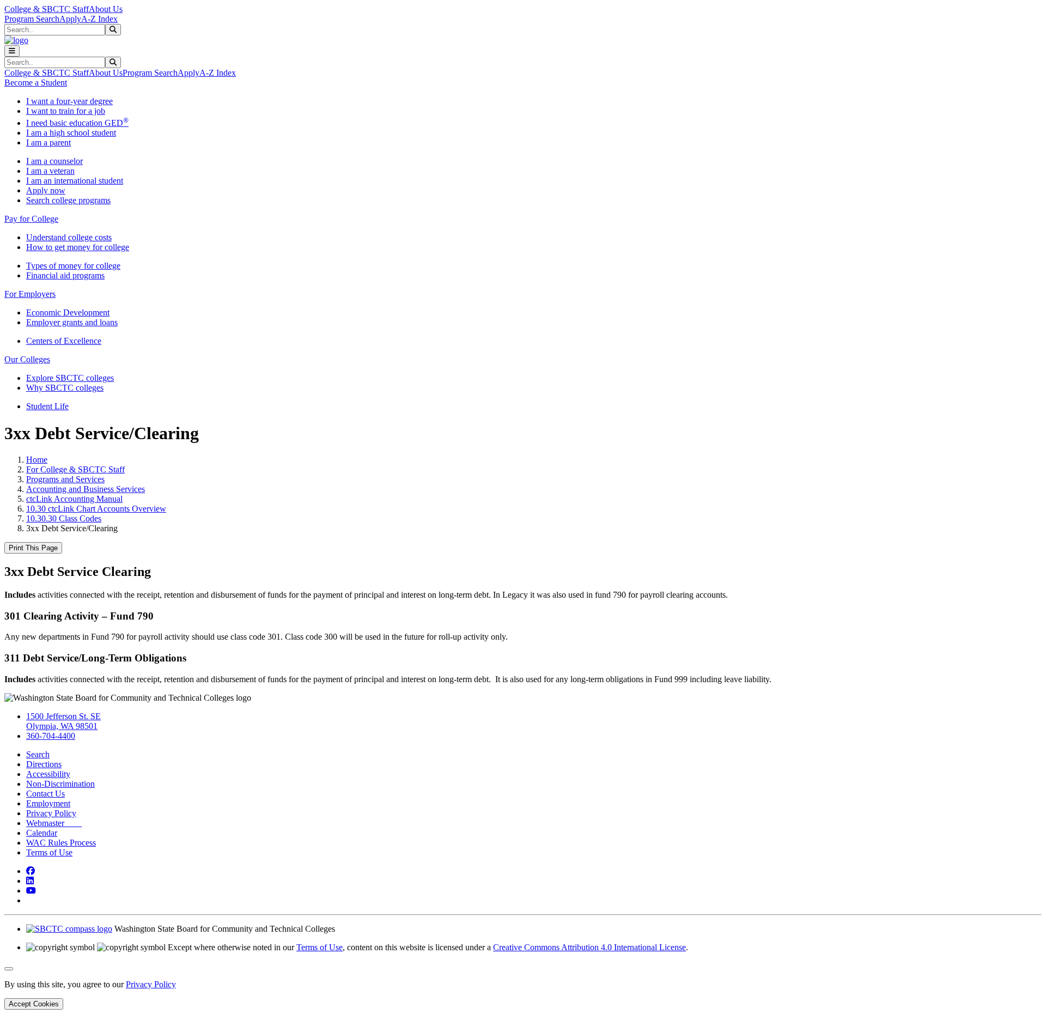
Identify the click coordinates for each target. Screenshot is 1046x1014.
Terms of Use (49, 852)
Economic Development (68, 312)
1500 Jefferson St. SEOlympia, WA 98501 (63, 721)
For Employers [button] (30, 294)
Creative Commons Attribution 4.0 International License (589, 947)
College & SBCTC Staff (46, 9)
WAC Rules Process (61, 842)
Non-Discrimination (60, 783)
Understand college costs (69, 237)
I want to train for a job (65, 111)
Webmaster (54, 823)
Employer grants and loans (72, 322)
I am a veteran (50, 170)
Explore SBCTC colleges (70, 377)
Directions (44, 764)
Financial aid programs (65, 275)
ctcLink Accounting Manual (74, 498)
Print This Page (33, 548)
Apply (70, 18)
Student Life (47, 406)
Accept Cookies (34, 1004)
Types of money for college (73, 265)
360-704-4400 (50, 735)
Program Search (31, 18)
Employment (48, 803)
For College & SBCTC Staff (75, 469)
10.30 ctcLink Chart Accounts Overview (96, 508)
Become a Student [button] (35, 82)
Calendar (41, 832)
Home (36, 459)
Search (38, 754)
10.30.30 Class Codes (63, 518)
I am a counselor (54, 161)
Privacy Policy (51, 813)
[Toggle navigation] (12, 51)
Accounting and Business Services (85, 489)
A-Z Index (99, 18)
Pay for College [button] (31, 218)
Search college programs (68, 200)
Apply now (45, 190)
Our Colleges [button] (27, 359)
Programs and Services (65, 479)
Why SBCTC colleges (65, 387)
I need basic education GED (77, 122)
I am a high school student (71, 132)
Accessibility (48, 774)
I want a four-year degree (69, 101)
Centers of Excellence (63, 340)
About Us (106, 9)
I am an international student (74, 180)
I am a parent (48, 142)
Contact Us (45, 793)
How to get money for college (77, 247)
